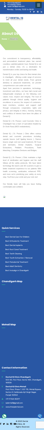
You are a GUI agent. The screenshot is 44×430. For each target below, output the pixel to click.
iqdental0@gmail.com (16, 6)
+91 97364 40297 (13, 399)
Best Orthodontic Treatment (17, 241)
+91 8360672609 (14, 4)
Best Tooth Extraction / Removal (18, 258)
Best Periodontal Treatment (16, 262)
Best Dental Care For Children (17, 237)
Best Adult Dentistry (13, 266)
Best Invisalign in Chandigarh (17, 270)
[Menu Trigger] (38, 5)
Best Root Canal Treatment (16, 249)
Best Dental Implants (14, 245)
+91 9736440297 (14, 3)
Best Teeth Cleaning (13, 254)
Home (4, 39)
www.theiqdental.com (14, 407)
